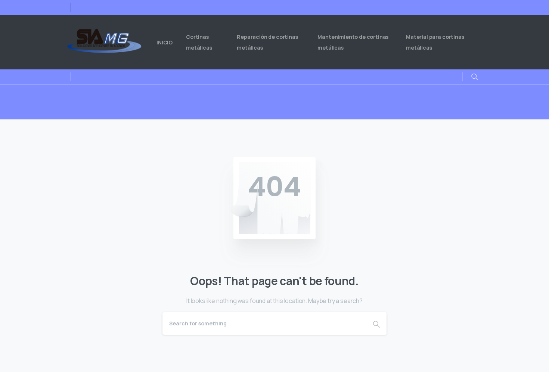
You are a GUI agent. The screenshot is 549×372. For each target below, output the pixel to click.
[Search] (376, 323)
